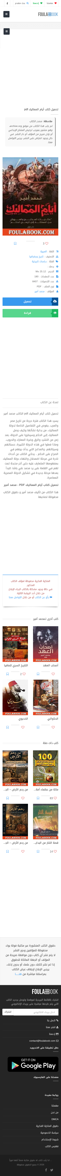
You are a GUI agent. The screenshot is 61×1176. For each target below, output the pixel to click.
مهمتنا (50, 3)
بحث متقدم (20, 3)
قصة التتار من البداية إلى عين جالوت (45, 843)
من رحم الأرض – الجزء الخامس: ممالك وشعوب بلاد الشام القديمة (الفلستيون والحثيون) (15, 790)
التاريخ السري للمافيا (16, 666)
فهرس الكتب (51, 1146)
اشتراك (7, 1012)
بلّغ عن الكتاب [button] (42, 597)
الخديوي (23, 719)
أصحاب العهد (50, 666)
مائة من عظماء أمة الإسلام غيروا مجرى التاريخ (45, 790)
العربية (43, 251)
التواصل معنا (15, 597)
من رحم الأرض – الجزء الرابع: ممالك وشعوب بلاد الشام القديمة (15, 843)
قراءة (27, 313)
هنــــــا (18, 974)
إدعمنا (52, 1034)
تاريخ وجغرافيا (36, 256)
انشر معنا (51, 1027)
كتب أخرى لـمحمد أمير (45, 618)
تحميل (27, 301)
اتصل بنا (51, 1021)
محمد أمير (40, 291)
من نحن (54, 1112)
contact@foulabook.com (42, 1041)
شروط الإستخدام (50, 1139)
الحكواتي (52, 719)
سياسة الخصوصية (49, 1133)
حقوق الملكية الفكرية (47, 1126)
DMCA (55, 1119)
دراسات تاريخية (39, 261)
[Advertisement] (30, 70)
